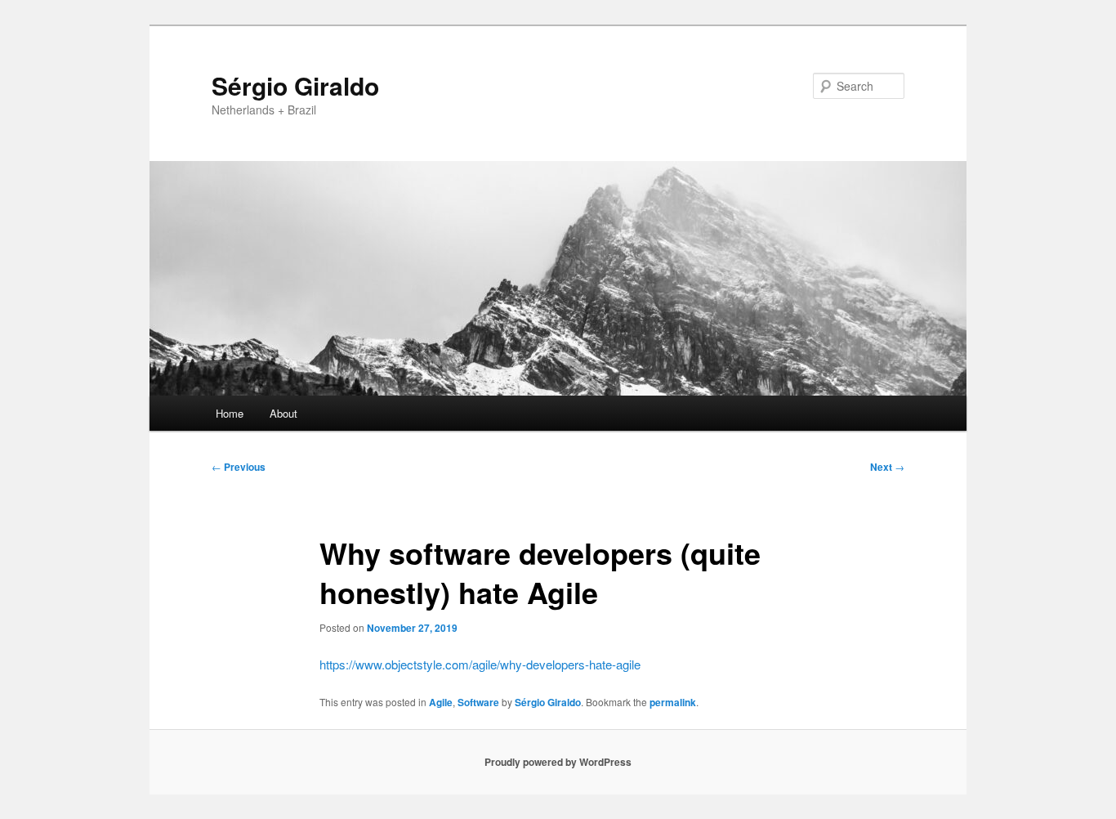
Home (229, 413)
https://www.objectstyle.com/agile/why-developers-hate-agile (480, 664)
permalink (673, 702)
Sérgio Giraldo (295, 85)
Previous (239, 466)
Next (887, 466)
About (283, 413)
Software (478, 702)
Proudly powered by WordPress (558, 761)
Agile (441, 702)
